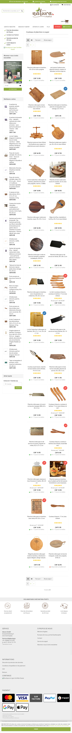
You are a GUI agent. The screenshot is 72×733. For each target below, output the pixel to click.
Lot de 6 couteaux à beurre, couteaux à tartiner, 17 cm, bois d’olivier (58, 294)
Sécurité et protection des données (12, 662)
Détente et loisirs (38, 27)
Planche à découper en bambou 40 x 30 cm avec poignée (36, 68)
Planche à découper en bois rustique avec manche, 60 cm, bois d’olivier (36, 106)
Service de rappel (42, 641)
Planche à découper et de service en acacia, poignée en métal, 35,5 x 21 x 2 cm (36, 443)
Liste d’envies (67, 4)
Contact (39, 638)
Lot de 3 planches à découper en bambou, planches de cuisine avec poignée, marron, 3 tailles (36, 181)
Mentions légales (42, 631)
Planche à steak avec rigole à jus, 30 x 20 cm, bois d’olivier (57, 143)
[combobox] (48, 40)
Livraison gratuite (30, 3)
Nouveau (68, 27)
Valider (18, 387)
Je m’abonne (13, 89)
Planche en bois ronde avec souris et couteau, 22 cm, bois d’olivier (57, 181)
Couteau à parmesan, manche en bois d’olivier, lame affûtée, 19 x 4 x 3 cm (37, 368)
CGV (3, 669)
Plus (48, 27)
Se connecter (55, 4)
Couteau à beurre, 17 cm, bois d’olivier (57, 517)
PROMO (58, 27)
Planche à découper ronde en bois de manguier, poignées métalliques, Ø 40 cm (36, 256)
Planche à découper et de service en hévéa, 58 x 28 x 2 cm (57, 255)
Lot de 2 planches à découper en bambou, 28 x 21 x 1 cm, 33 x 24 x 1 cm (36, 331)
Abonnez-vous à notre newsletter (47, 644)
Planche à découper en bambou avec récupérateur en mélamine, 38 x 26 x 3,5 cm (36, 294)
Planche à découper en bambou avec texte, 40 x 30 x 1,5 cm (36, 517)
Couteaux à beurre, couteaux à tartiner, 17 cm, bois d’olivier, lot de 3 (58, 406)
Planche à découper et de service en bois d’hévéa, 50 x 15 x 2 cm (57, 331)
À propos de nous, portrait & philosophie (49, 635)
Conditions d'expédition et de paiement (13, 665)
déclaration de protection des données (59, 725)
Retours (4, 672)
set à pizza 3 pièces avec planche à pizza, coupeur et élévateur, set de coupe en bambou (58, 69)
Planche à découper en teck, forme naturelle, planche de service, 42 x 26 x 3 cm (57, 368)
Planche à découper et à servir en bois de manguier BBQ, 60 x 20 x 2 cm (37, 406)
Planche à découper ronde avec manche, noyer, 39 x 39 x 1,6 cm (36, 218)
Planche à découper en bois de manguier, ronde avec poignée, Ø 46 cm (58, 555)
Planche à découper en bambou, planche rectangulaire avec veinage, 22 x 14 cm (57, 106)
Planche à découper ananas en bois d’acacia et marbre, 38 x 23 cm (36, 481)
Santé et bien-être (9, 27)
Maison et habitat (24, 27)
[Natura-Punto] (43, 12)
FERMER (36, 729)
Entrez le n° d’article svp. (11, 381)
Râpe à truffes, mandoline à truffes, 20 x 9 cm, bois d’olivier (58, 218)
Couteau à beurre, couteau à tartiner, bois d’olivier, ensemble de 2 (58, 443)
